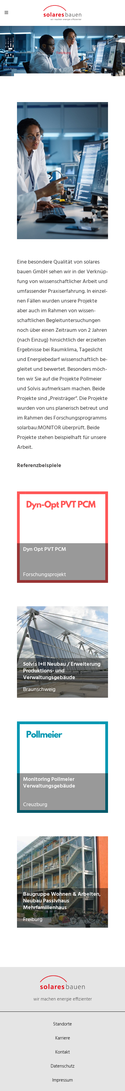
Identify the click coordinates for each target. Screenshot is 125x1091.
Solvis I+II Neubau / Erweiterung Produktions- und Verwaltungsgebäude (61, 671)
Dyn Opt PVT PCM (44, 549)
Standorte (62, 1024)
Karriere (62, 1038)
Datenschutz (63, 1066)
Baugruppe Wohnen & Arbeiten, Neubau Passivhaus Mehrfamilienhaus (62, 901)
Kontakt (62, 1052)
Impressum (62, 1080)
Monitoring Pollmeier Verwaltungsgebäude (49, 783)
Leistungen (45, 53)
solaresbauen (26, 53)
